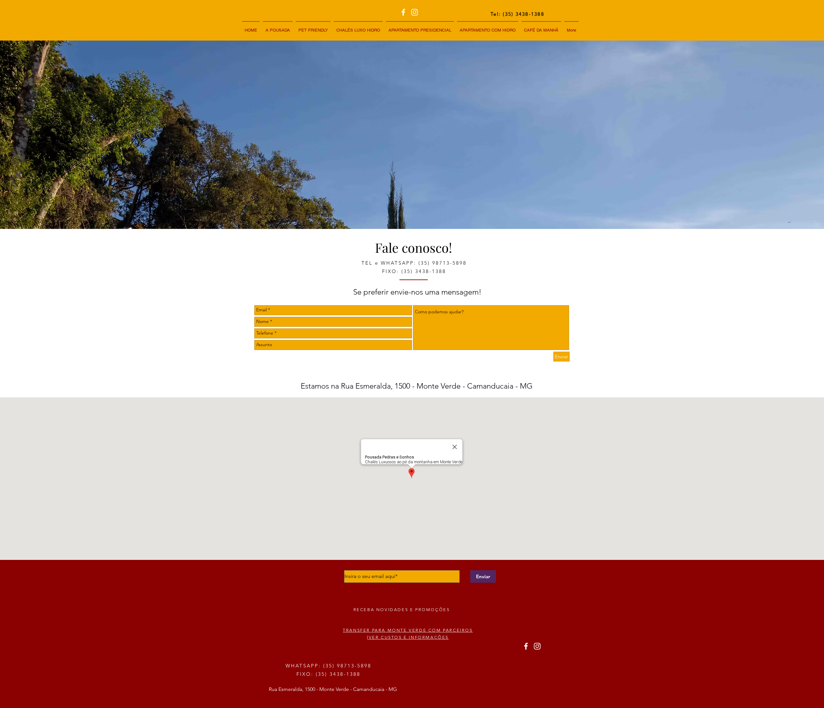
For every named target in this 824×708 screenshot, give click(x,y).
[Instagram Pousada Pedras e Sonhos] (414, 12)
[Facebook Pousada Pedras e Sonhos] (403, 12)
